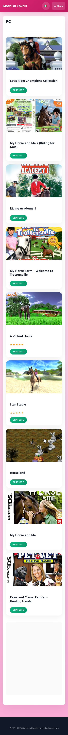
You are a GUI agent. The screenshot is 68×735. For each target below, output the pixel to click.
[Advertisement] (34, 659)
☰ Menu (58, 6)
